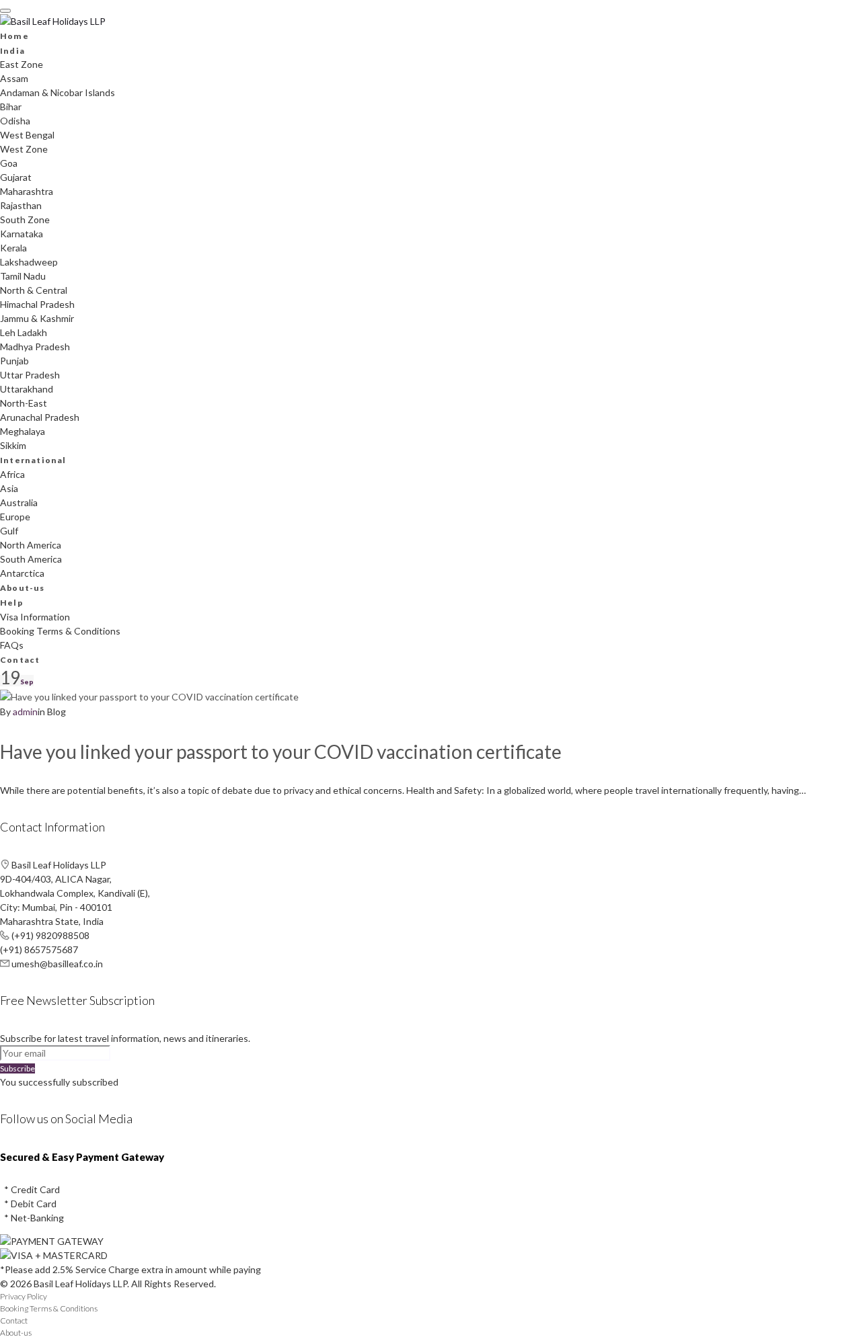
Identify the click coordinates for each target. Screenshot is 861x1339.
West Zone (24, 149)
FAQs (12, 645)
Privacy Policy (23, 1296)
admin (25, 711)
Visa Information (35, 616)
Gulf (9, 530)
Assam (14, 78)
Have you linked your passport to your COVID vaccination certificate (281, 751)
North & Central (33, 290)
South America (31, 559)
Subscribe (17, 1068)
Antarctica (22, 573)
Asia (9, 488)
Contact (20, 660)
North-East (23, 403)
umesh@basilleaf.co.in (57, 963)
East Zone (21, 64)
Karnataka (21, 233)
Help (11, 603)
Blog (56, 711)
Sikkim (13, 445)
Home (14, 36)
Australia (19, 502)
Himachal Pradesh (37, 304)
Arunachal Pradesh (39, 417)
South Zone (25, 219)
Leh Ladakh (23, 332)
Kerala (13, 247)
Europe (15, 516)
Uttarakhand (26, 389)
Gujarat (16, 177)
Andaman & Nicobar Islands (57, 92)
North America (30, 545)
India (12, 51)
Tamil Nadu (23, 276)
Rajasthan (21, 205)
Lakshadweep (29, 262)
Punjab (14, 360)
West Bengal (27, 134)
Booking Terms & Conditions (60, 631)
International (33, 460)
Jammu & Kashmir (37, 318)
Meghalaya (22, 431)
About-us (22, 588)
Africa (12, 474)
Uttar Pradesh (30, 374)
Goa (8, 163)
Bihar (11, 106)
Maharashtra (26, 191)
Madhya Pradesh (35, 346)
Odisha (15, 120)
